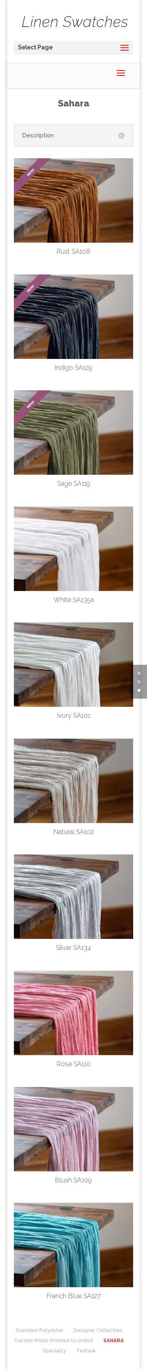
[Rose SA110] (73, 1053)
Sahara (113, 1340)
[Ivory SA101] (73, 705)
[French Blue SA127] (73, 1285)
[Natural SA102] (73, 821)
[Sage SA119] (73, 473)
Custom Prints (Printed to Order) (53, 1340)
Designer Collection (98, 1330)
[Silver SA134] (73, 937)
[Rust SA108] (73, 241)
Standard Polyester (39, 1330)
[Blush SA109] (73, 1170)
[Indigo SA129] (73, 357)
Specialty (54, 1351)
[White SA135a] (73, 589)
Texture (86, 1351)
